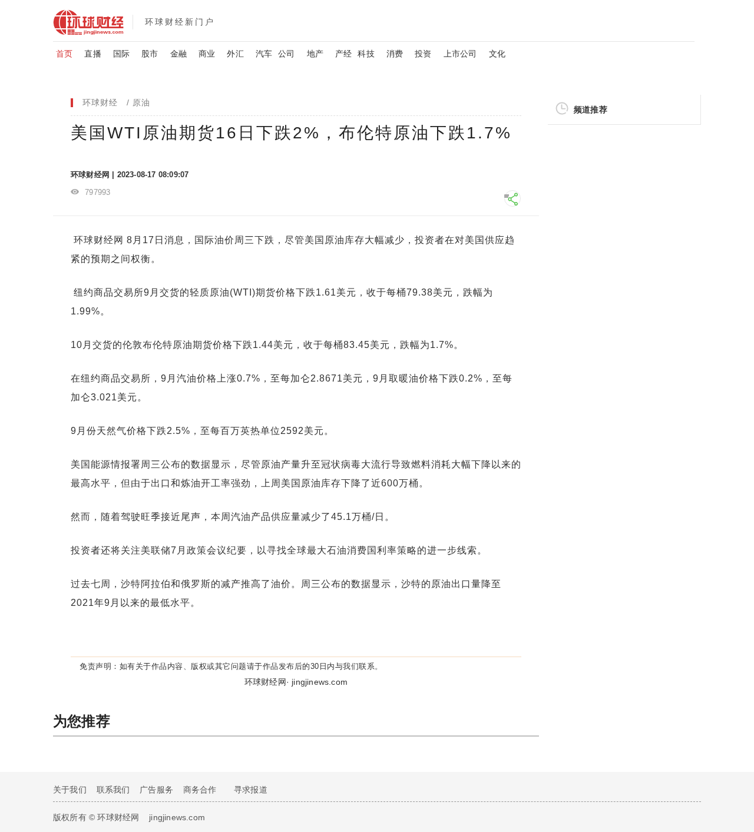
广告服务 (156, 789)
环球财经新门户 (180, 21)
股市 (149, 53)
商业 (207, 53)
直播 (92, 53)
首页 (64, 53)
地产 (315, 53)
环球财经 (100, 102)
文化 (497, 53)
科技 (366, 53)
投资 (423, 53)
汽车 (264, 53)
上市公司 (460, 53)
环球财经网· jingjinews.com (296, 682)
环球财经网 (99, 240)
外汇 (235, 53)
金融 (178, 53)
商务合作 (200, 789)
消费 (394, 53)
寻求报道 (250, 789)
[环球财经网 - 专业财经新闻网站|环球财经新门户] (93, 20)
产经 (343, 53)
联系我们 (113, 789)
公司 (286, 53)
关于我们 (70, 789)
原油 (141, 102)
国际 (121, 53)
